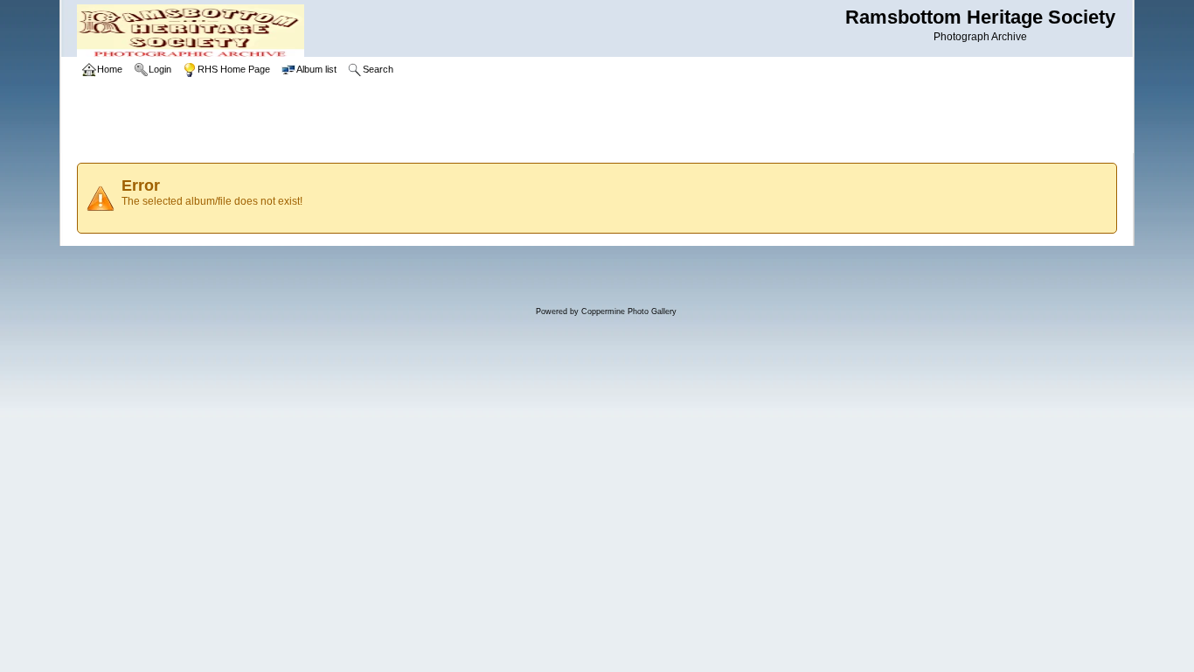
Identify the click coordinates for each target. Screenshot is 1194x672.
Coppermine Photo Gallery (629, 311)
